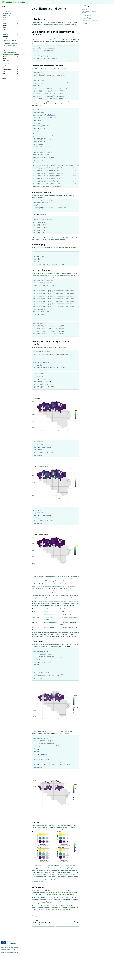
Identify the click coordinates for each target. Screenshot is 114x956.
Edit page (35, 916)
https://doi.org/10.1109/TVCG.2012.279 (60, 909)
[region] (55, 85)
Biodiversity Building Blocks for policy (9, 947)
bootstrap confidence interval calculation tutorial (62, 38)
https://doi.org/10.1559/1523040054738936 (42, 903)
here (76, 69)
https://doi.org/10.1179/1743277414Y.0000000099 (61, 894)
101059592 (6, 954)
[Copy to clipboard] (77, 47)
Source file (35, 12)
